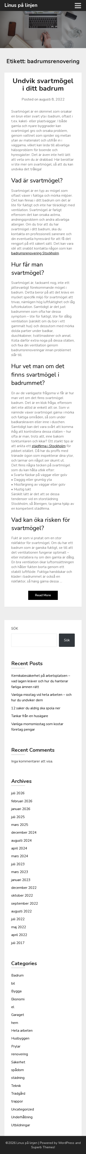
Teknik (16, 1085)
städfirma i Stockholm (49, 446)
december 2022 (23, 887)
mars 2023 (19, 872)
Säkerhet (18, 1062)
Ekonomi (18, 999)
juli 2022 (18, 919)
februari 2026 (21, 801)
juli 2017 (18, 943)
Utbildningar (20, 1125)
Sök (14, 628)
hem (14, 1023)
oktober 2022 (22, 895)
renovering (19, 1054)
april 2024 (19, 848)
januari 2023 (20, 880)
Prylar (15, 1046)
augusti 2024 (21, 840)
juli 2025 (18, 817)
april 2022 (19, 935)
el (12, 1007)
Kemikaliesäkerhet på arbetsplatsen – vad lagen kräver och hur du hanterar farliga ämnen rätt (40, 681)
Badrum (17, 975)
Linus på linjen (20, 5)
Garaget (17, 1014)
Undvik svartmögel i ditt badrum (43, 84)
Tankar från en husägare (29, 716)
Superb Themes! (43, 1147)
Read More (43, 595)
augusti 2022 (21, 911)
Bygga (16, 991)
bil (13, 983)
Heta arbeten (22, 1030)
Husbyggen (20, 1038)
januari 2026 (20, 809)
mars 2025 (19, 824)
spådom (17, 1070)
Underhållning (22, 1117)
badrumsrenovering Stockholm (35, 253)
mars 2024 (19, 856)
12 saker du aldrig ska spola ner (35, 708)
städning (18, 1077)
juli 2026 (18, 793)
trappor (17, 1101)
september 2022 (24, 903)
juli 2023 (18, 864)
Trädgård (18, 1093)
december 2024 (23, 832)
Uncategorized (22, 1109)
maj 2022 (18, 927)
